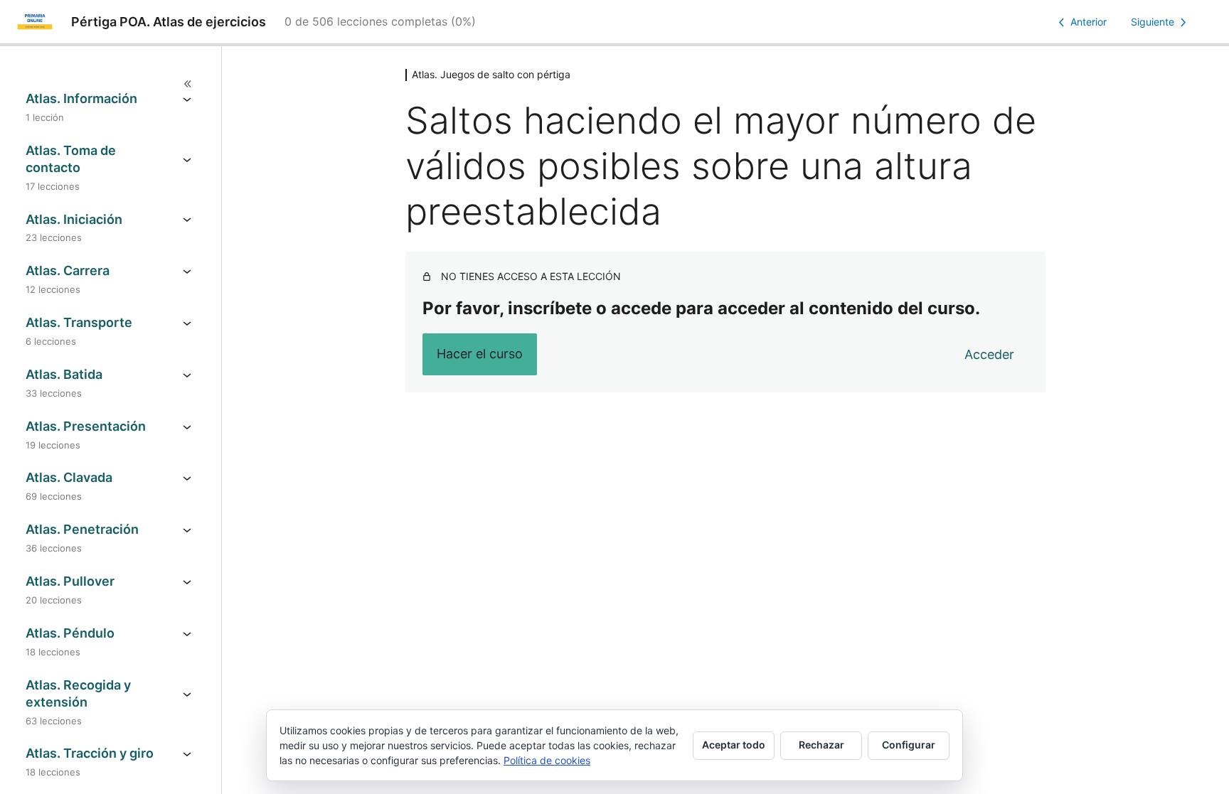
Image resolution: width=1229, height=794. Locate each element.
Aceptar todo (733, 745)
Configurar (908, 745)
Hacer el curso (480, 353)
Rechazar (821, 745)
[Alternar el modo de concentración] (111, 83)
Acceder (989, 354)
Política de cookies (547, 760)
